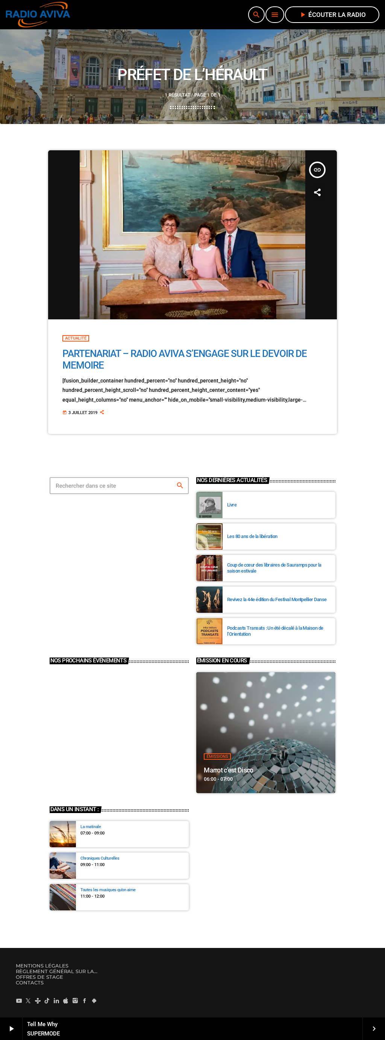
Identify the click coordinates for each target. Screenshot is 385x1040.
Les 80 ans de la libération (252, 536)
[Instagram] (75, 1000)
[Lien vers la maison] (38, 15)
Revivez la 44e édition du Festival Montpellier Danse (277, 599)
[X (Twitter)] (28, 1000)
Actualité (75, 338)
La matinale (90, 826)
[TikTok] (47, 1000)
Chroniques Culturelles (99, 858)
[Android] (94, 1000)
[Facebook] (85, 1000)
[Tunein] (38, 1000)
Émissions (217, 756)
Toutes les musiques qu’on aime (108, 889)
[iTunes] (66, 1000)
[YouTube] (19, 1000)
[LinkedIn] (56, 1000)
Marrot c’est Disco (228, 770)
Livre (231, 505)
